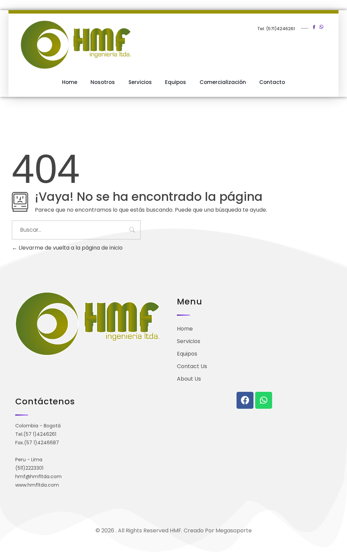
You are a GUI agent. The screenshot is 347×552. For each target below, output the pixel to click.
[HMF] (95, 44)
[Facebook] (245, 400)
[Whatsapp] (263, 400)
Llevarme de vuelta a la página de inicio (70, 248)
